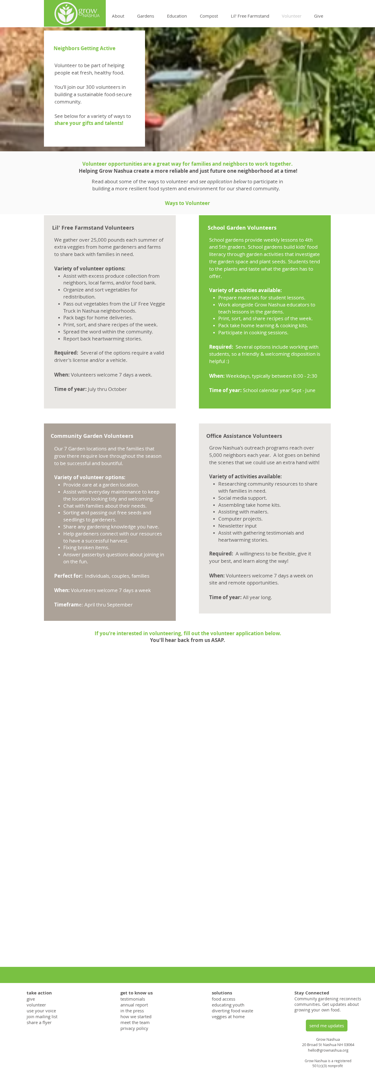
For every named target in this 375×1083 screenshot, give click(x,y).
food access (223, 999)
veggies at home (228, 1016)
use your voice (41, 1010)
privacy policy (134, 1028)
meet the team (135, 1022)
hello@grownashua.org (328, 1050)
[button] (118, 16)
